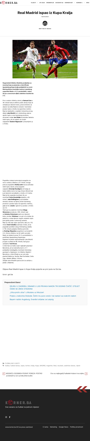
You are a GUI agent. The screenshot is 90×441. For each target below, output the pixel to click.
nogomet (49, 366)
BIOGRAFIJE (59, 2)
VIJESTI (33, 2)
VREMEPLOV (50, 2)
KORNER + (79, 2)
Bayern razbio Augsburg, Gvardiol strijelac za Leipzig (32, 299)
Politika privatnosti (76, 427)
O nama (45, 427)
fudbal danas (15, 366)
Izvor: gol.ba (8, 274)
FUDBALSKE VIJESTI (12, 363)
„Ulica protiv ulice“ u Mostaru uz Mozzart (27, 292)
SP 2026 (42, 2)
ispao (23, 366)
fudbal (7, 366)
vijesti (78, 366)
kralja (32, 366)
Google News (63, 427)
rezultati (60, 366)
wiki (87, 2)
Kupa (37, 366)
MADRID (42, 366)
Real (55, 366)
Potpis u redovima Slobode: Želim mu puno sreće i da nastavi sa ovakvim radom (43, 296)
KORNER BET (69, 2)
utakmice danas (69, 366)
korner (27, 366)
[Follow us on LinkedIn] (10, 417)
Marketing (53, 427)
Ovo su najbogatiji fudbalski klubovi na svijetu (67, 373)
